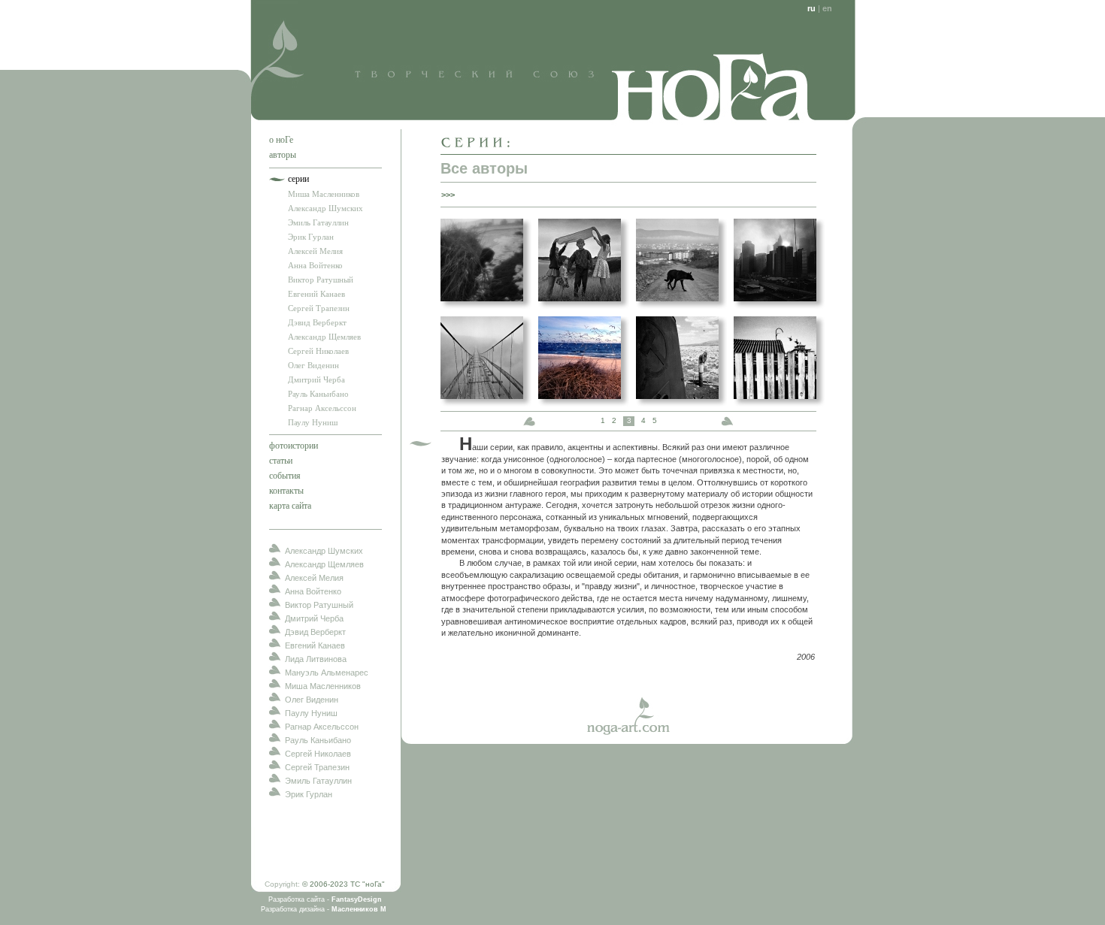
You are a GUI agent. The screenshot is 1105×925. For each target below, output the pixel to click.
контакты (286, 490)
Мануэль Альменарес (326, 672)
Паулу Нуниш (313, 422)
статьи (280, 460)
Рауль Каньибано (318, 393)
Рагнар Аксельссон (322, 408)
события (285, 475)
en (827, 8)
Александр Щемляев (324, 336)
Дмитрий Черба (316, 379)
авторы (282, 155)
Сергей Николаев (318, 350)
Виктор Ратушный (320, 279)
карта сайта (290, 505)
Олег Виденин (313, 365)
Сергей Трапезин (319, 308)
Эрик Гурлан (311, 236)
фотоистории (293, 445)
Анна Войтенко (315, 265)
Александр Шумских (325, 208)
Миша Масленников (323, 193)
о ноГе (281, 140)
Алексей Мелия (315, 250)
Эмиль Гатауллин (318, 222)
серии (298, 179)
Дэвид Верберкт (317, 322)
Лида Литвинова (316, 659)
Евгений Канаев (316, 293)
